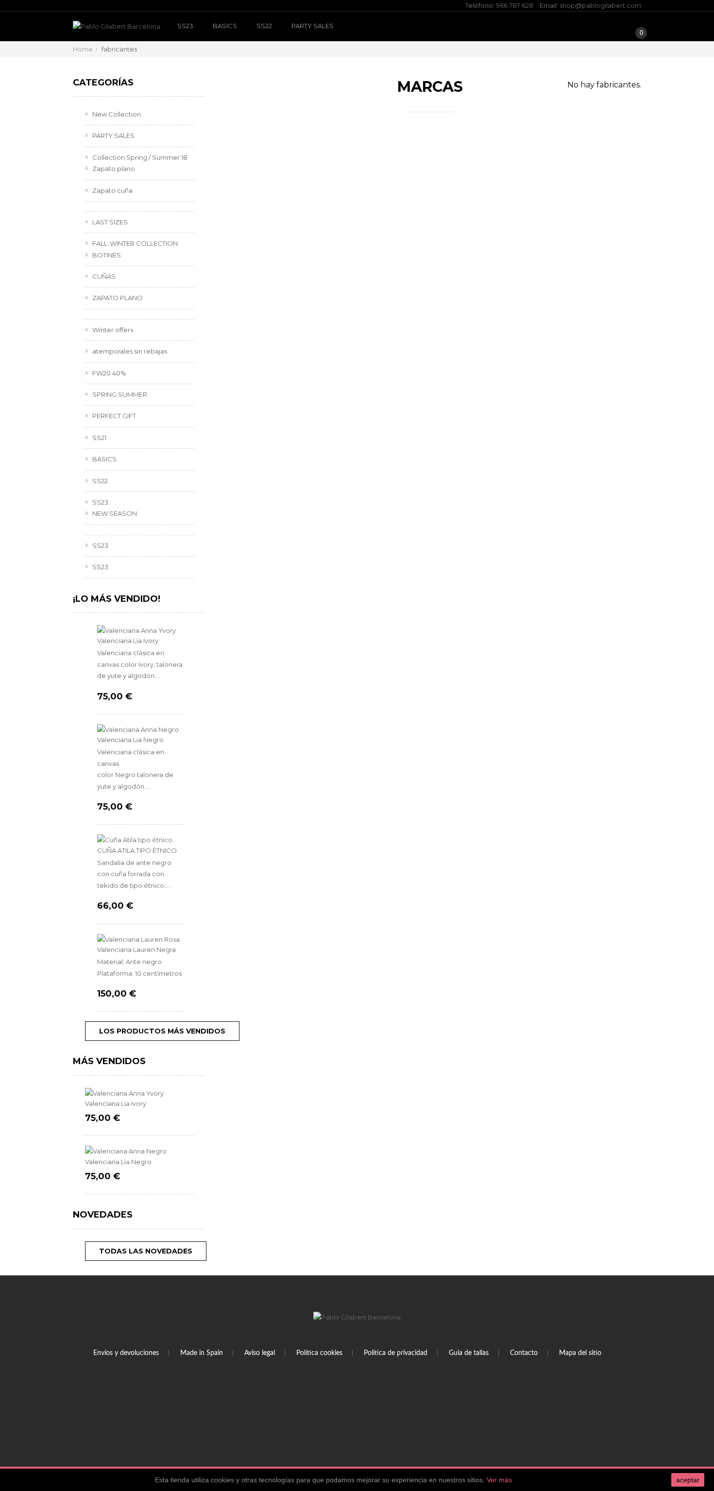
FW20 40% (108, 373)
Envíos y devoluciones (126, 1353)
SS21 (98, 437)
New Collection (116, 114)
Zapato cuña (112, 190)
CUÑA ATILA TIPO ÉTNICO (137, 850)
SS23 (185, 26)
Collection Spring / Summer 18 (139, 157)
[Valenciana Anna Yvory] (141, 630)
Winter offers (112, 330)
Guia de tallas (469, 1353)
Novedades (103, 1214)
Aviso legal (259, 1353)
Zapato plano (113, 168)
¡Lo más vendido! (116, 598)
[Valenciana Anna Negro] (141, 729)
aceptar (687, 1480)
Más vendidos (109, 1061)
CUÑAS (103, 276)
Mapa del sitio (580, 1353)
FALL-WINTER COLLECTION (134, 243)
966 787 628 (514, 5)
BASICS (225, 26)
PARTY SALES (312, 26)
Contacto (524, 1353)
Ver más (499, 1480)
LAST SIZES (109, 222)
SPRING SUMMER (119, 394)
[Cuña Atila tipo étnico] (141, 840)
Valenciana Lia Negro (130, 740)
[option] (139, 1141)
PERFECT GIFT (113, 416)
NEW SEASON (114, 513)
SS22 (264, 26)
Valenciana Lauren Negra (136, 949)
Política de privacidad (395, 1353)
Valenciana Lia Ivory (127, 640)
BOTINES (106, 255)
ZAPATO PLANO (117, 298)
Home (83, 49)
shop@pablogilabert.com (600, 5)
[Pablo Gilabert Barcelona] (116, 26)
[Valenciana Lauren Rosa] (141, 939)
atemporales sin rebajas (129, 351)
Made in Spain (201, 1353)
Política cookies (319, 1353)
